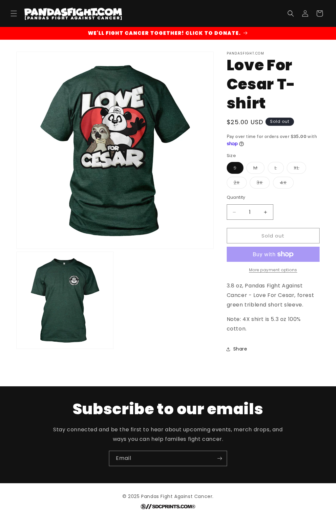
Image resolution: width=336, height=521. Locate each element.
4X (287, 184)
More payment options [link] (273, 270)
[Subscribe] (219, 458)
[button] (14, 13)
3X (263, 184)
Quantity (236, 197)
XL (300, 169)
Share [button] (240, 349)
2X (240, 184)
